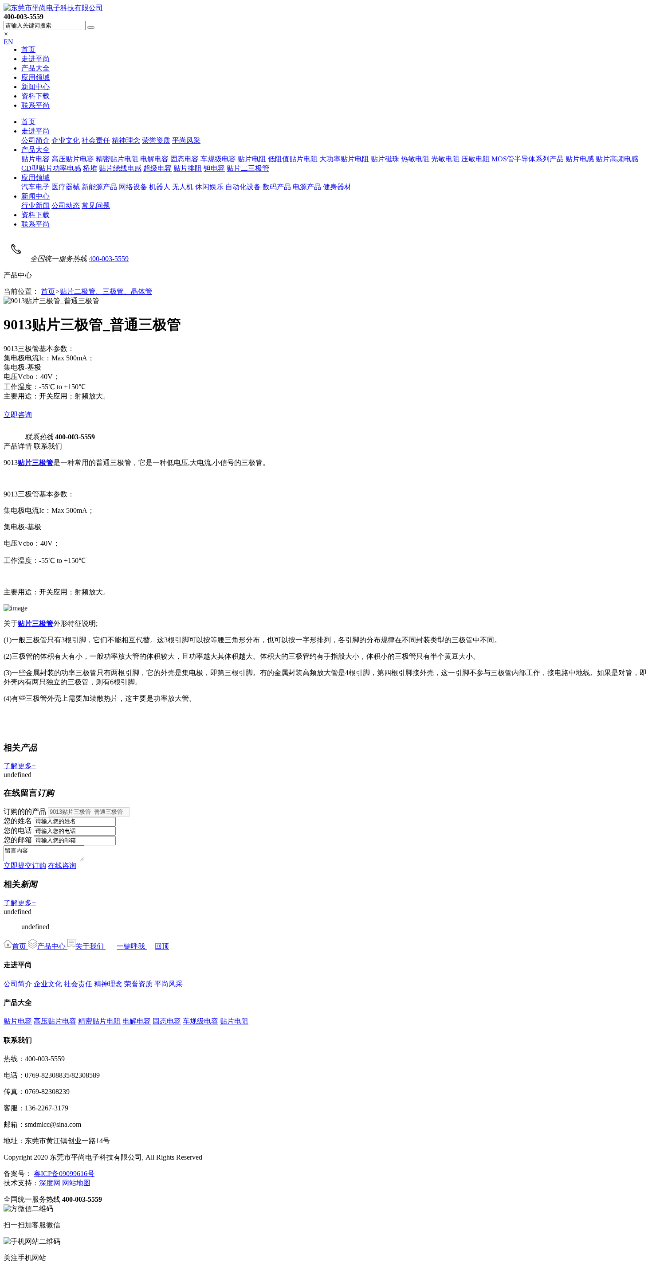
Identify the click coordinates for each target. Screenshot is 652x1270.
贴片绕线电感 (120, 168)
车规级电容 (218, 159)
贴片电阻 (252, 159)
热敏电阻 (415, 159)
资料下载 (35, 96)
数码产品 (277, 187)
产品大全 (35, 68)
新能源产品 (99, 187)
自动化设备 (243, 187)
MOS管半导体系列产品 (527, 159)
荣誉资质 (156, 140)
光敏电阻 (445, 159)
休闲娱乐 (209, 187)
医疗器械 (65, 187)
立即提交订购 (25, 865)
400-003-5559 (109, 258)
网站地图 (76, 1183)
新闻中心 (35, 86)
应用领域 (35, 77)
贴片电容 (35, 159)
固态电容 (184, 159)
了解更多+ (20, 766)
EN (8, 42)
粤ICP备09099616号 (64, 1173)
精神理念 (126, 140)
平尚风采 (186, 140)
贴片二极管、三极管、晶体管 (106, 291)
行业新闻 (35, 205)
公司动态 (65, 205)
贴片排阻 (187, 168)
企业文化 (65, 140)
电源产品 (307, 187)
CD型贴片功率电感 (51, 168)
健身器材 (337, 187)
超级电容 (157, 168)
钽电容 (214, 168)
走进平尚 (35, 59)
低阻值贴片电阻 (293, 159)
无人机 (182, 187)
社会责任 (96, 140)
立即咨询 (18, 414)
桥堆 (90, 168)
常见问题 (96, 205)
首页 (28, 49)
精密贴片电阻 (117, 159)
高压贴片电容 (72, 159)
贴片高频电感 (617, 159)
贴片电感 (580, 159)
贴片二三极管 (248, 168)
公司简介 (35, 140)
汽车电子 (35, 187)
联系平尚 (35, 105)
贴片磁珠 (385, 159)
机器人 (159, 187)
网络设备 (133, 187)
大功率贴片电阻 (344, 159)
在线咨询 (62, 865)
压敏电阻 (475, 159)
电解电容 (154, 159)
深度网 (49, 1183)
